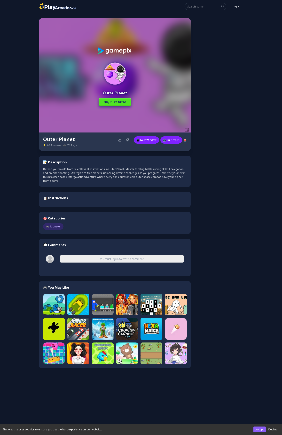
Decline (272, 429)
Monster (53, 226)
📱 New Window (146, 140)
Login (236, 6)
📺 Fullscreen (171, 140)
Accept (259, 429)
